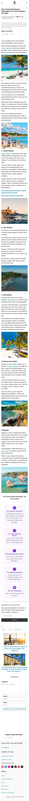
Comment (4, 681)
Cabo (10, 48)
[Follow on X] (9, 737)
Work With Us (5, 789)
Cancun (3, 48)
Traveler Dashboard (6, 779)
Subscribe (14, 620)
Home (3, 775)
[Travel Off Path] (14, 3)
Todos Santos (5, 153)
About (3, 782)
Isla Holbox (11, 299)
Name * (5, 696)
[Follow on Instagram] (12, 737)
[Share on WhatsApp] (9, 34)
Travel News (4, 786)
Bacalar (3, 458)
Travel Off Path (10, 18)
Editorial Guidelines (6, 759)
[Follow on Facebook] (6, 737)
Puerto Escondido (12, 366)
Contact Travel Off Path (7, 792)
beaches (4, 629)
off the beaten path (18, 629)
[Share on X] (6, 34)
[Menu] (2, 3)
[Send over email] (12, 34)
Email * (5, 702)
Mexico (10, 629)
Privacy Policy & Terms (7, 756)
